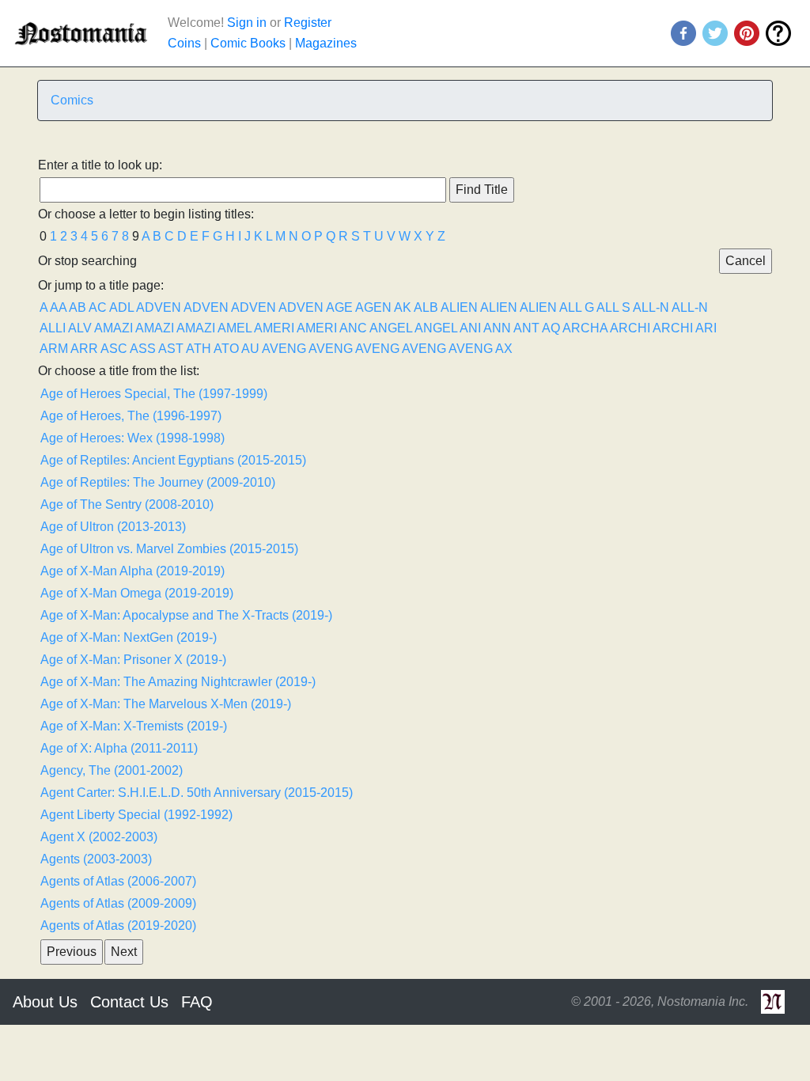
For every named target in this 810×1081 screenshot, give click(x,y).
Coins (184, 43)
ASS (143, 348)
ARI (706, 328)
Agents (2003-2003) (96, 859)
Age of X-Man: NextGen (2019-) (128, 637)
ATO (226, 348)
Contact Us (129, 1002)
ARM (54, 348)
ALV (80, 328)
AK (402, 307)
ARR (84, 348)
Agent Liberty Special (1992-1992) (136, 814)
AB (77, 307)
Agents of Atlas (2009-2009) (118, 903)
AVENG (284, 348)
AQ (551, 328)
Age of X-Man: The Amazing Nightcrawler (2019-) (178, 681)
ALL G (576, 307)
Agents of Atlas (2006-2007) (118, 881)
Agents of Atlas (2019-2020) (118, 925)
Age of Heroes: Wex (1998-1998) (132, 438)
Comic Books (248, 43)
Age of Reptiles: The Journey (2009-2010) (157, 482)
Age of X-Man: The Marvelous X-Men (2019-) (165, 704)
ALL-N (651, 307)
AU (250, 348)
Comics (72, 100)
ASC (113, 348)
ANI (470, 328)
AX (504, 348)
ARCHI (630, 328)
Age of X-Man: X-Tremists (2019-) (133, 726)
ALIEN (459, 307)
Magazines (326, 43)
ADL (121, 307)
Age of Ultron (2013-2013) (113, 526)
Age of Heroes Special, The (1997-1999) (153, 393)
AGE (339, 307)
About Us (45, 1002)
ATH (198, 348)
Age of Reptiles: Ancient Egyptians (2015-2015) (173, 460)
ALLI (53, 328)
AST (171, 348)
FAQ (197, 1002)
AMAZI (113, 328)
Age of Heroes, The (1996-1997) (130, 416)
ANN (497, 328)
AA (58, 307)
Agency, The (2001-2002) (111, 770)
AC (98, 307)
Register (307, 22)
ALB (426, 307)
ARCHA (585, 328)
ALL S (613, 307)
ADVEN (158, 307)
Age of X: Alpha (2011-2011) (119, 748)
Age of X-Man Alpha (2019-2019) (132, 571)
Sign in (247, 22)
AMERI (274, 328)
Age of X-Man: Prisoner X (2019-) (133, 659)
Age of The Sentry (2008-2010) (127, 504)
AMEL (235, 328)
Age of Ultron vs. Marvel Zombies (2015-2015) (169, 549)
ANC (353, 328)
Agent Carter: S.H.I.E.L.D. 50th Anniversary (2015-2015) (196, 792)
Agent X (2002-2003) (98, 837)
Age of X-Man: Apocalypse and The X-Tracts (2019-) (186, 615)
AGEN (373, 307)
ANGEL (390, 328)
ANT (526, 328)
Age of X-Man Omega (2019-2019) (136, 593)
